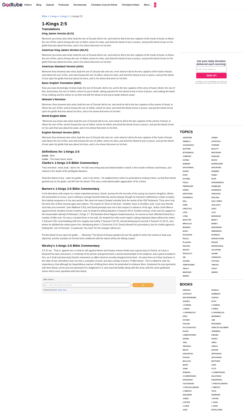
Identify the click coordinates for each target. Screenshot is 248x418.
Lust (213, 212)
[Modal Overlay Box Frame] (211, 72)
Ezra (185, 316)
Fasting (186, 179)
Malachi (187, 361)
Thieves (215, 265)
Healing (215, 197)
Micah (185, 350)
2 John (186, 406)
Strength (216, 257)
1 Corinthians (218, 372)
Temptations (189, 265)
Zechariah (216, 357)
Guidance (216, 194)
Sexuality (187, 254)
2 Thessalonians (191, 387)
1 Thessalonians (219, 384)
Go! (143, 285)
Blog (38, 5)
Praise (214, 242)
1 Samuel (187, 305)
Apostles (216, 141)
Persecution (217, 239)
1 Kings (186, 309)
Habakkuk (188, 354)
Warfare (187, 272)
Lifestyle (187, 209)
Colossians (188, 384)
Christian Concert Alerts (104, 5)
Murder (186, 227)
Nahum (214, 350)
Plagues (187, 242)
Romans (186, 372)
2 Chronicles (217, 313)
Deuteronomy (189, 298)
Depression (217, 164)
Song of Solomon (219, 328)
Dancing (215, 156)
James (186, 399)
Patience (215, 235)
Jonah (214, 346)
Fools (185, 183)
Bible (44, 16)
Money (214, 224)
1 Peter (215, 399)
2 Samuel (215, 305)
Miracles (187, 224)
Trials (186, 269)
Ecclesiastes (189, 328)
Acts (213, 369)
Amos (214, 342)
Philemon (187, 395)
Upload (50, 5)
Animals (187, 141)
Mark (185, 365)
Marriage (216, 216)
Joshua (215, 298)
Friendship (188, 186)
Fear (213, 179)
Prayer (186, 246)
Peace (186, 239)
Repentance (217, 246)
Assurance (188, 145)
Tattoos (215, 261)
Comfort (187, 156)
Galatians (216, 376)
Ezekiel (215, 335)
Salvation (216, 250)
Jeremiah (215, 331)
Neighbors (216, 227)
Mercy (214, 220)
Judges (186, 301)
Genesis (186, 290)
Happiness (188, 197)
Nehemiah (216, 316)
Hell (185, 201)
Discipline (216, 168)
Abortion (187, 138)
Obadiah (187, 346)
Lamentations (189, 335)
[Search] (155, 4)
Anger (214, 138)
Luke (213, 365)
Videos (28, 5)
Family (214, 175)
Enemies (215, 171)
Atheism (215, 145)
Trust (214, 269)
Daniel (186, 339)
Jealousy (216, 205)
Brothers (216, 153)
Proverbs (216, 324)
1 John (214, 402)
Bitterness (188, 153)
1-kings (53, 16)
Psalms (186, 324)
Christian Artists (130, 5)
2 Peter (186, 402)
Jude (185, 410)
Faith (185, 175)
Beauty (215, 149)
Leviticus (187, 294)
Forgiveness (217, 183)
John (185, 369)
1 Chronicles (189, 313)
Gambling (216, 186)
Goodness (216, 190)
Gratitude (188, 194)
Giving (186, 190)
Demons (186, 164)
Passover (187, 235)
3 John (214, 406)
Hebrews (215, 395)
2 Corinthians (189, 376)
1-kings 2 (64, 16)
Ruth (213, 301)
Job (213, 320)
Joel (185, 342)
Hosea (214, 339)
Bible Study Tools (60, 290)
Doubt (186, 171)
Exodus (215, 290)
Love (185, 212)
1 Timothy (215, 387)
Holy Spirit (216, 201)
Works (214, 272)
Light (213, 209)
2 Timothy (187, 391)
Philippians (216, 380)
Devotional (188, 168)
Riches (186, 250)
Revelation (216, 410)
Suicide (186, 261)
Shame (214, 254)
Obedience (216, 231)
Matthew (215, 361)
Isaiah (186, 331)
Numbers (215, 294)
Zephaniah (216, 354)
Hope (185, 205)
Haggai (186, 357)
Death (214, 160)
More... (147, 5)
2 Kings (214, 309)
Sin (184, 257)
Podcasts (64, 5)
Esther (186, 320)
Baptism (186, 149)
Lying (185, 216)
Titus (213, 391)
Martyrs (187, 220)
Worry (186, 276)
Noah (185, 231)
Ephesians (188, 380)
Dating (186, 160)
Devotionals (80, 5)
